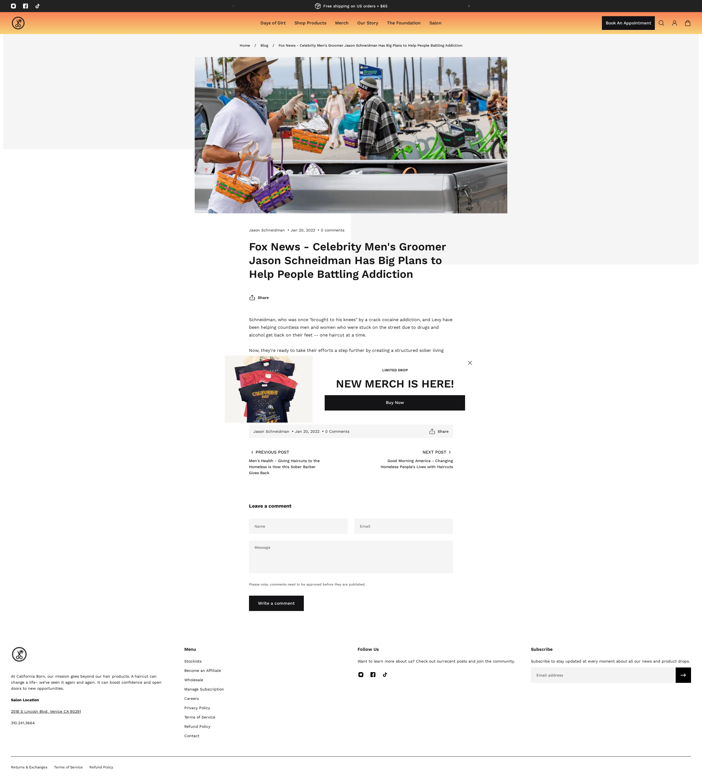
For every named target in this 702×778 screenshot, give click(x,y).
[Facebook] (25, 6)
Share (263, 297)
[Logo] (18, 23)
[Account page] (674, 23)
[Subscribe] (683, 675)
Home (245, 45)
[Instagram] (13, 6)
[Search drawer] (661, 23)
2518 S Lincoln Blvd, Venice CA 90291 (46, 711)
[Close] (470, 363)
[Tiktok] (38, 6)
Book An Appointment (628, 23)
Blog (264, 45)
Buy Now (395, 402)
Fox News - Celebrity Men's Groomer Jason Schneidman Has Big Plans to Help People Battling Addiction (370, 45)
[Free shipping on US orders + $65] (351, 6)
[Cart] (687, 23)
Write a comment (276, 603)
